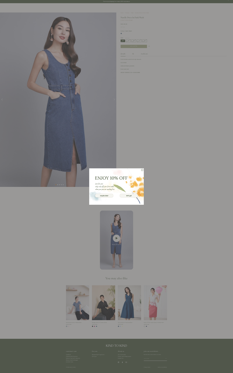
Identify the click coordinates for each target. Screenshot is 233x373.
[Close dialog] (142, 170)
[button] (104, 195)
